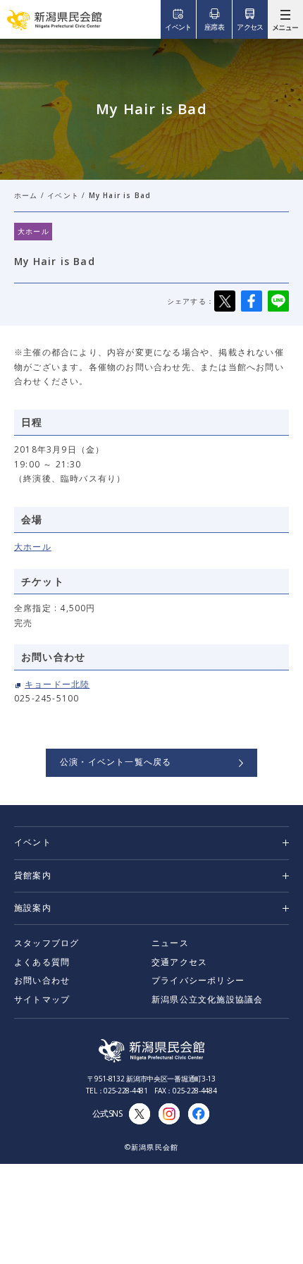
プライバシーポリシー (198, 980)
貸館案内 (32, 875)
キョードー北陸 (57, 684)
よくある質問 (42, 962)
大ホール (32, 547)
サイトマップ (42, 999)
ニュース (170, 943)
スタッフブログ (46, 943)
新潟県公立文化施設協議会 (207, 999)
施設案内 (32, 908)
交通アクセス (179, 962)
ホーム (26, 195)
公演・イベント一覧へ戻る (115, 762)
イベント (63, 195)
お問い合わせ (42, 980)
